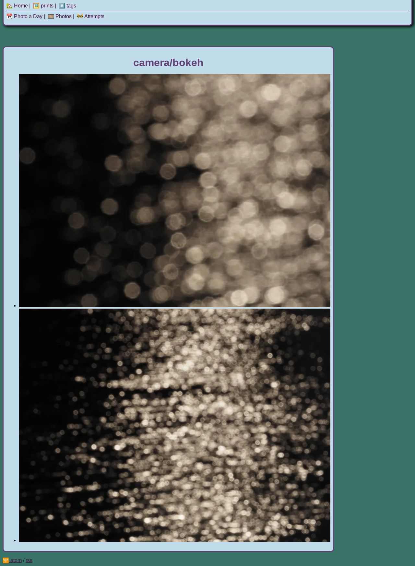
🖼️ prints (43, 5)
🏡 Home (17, 5)
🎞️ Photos (60, 16)
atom (16, 560)
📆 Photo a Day (24, 16)
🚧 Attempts (90, 16)
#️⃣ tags (67, 5)
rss (29, 560)
